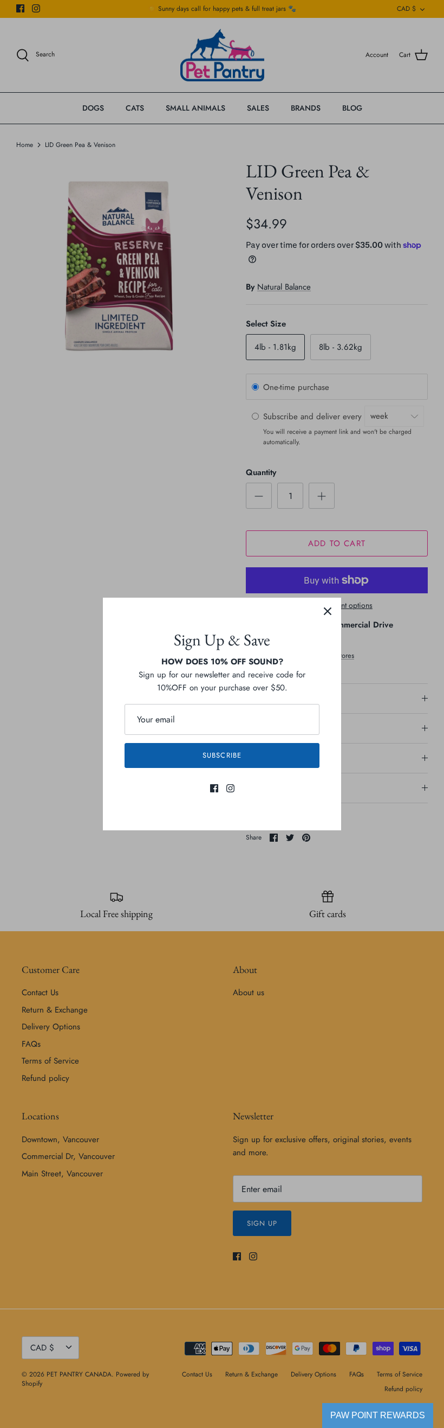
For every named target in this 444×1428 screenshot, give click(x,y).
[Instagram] (230, 788)
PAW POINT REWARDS (377, 1415)
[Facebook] (214, 788)
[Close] (327, 611)
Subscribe (222, 755)
